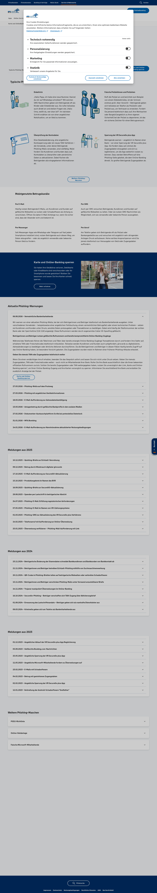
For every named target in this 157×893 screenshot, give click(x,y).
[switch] (128, 48)
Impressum (55, 31)
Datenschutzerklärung (36, 31)
